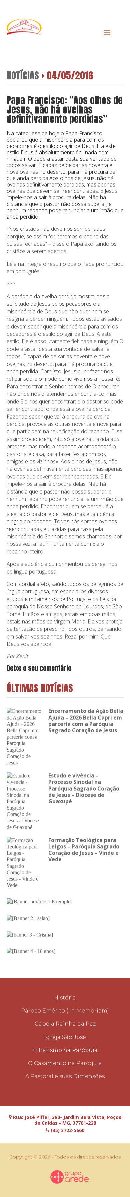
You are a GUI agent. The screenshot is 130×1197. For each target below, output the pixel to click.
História (65, 997)
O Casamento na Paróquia (65, 1063)
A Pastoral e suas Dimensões (65, 1076)
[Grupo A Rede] (69, 1177)
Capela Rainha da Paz (65, 1024)
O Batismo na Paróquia (65, 1050)
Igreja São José (65, 1037)
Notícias (23, 75)
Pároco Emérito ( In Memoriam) (65, 1010)
